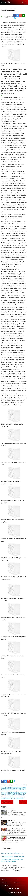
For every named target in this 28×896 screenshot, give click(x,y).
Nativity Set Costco (12, 811)
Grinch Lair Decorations (11, 791)
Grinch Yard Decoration (12, 795)
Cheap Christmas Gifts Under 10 (16, 837)
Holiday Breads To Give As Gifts (16, 829)
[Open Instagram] (15, 889)
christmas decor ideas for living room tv (12, 853)
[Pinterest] (20, 15)
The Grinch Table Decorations (12, 797)
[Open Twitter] (13, 889)
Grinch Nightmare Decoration (13, 792)
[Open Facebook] (10, 889)
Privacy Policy (5, 885)
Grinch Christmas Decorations (11, 787)
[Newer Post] (25, 802)
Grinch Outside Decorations (13, 793)
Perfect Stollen (11, 820)
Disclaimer (17, 882)
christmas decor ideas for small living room (12, 856)
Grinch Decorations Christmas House (11, 789)
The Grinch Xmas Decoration (17, 798)
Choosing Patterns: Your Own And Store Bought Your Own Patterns (12, 860)
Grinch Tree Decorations (12, 794)
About (3, 879)
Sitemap (4, 882)
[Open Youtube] (18, 889)
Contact (16, 879)
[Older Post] (21, 802)
